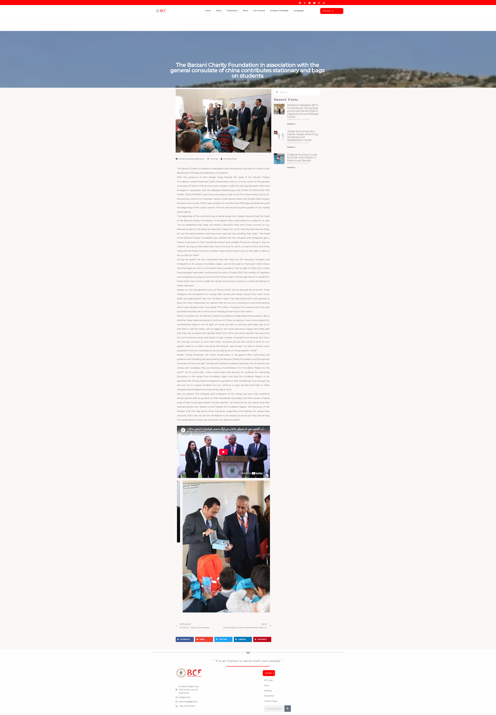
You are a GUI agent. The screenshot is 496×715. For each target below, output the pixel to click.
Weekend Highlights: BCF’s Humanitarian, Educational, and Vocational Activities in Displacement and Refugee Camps (303, 111)
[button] (179, 546)
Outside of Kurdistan (279, 10)
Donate (327, 11)
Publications (232, 10)
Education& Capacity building (188, 159)
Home (208, 10)
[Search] (287, 708)
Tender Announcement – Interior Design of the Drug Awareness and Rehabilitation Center (302, 136)
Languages (299, 10)
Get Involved (259, 10)
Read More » (291, 124)
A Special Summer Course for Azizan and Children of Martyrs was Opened (302, 157)
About (219, 10)
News (245, 10)
